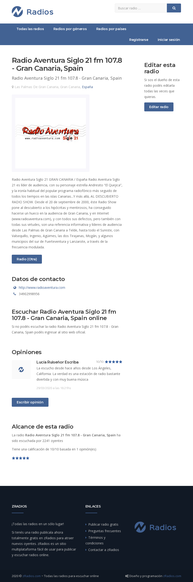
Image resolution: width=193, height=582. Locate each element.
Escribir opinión (30, 402)
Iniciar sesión (169, 40)
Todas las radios (30, 29)
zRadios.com (32, 576)
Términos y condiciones (95, 540)
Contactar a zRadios (103, 549)
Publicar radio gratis (103, 524)
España (87, 87)
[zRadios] (32, 11)
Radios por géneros (70, 29)
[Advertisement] (162, 193)
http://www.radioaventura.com (42, 287)
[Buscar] (174, 8)
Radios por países (111, 29)
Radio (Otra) (26, 259)
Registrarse (138, 40)
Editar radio (159, 107)
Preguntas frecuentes (104, 531)
